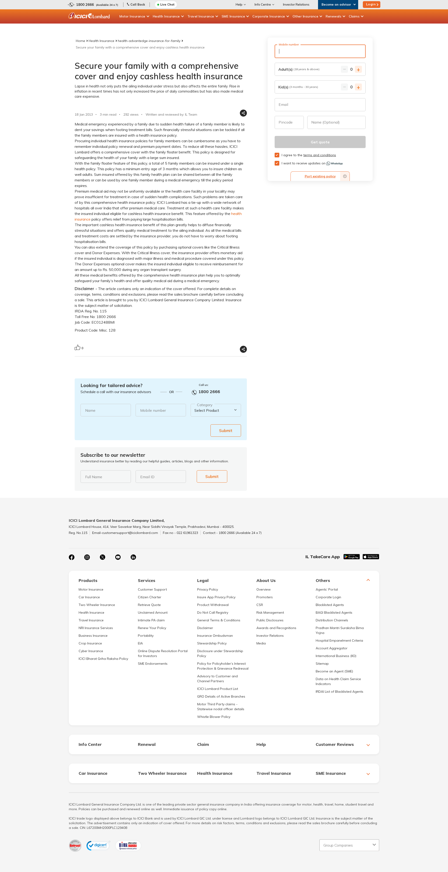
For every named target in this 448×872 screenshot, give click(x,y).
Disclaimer (205, 628)
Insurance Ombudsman (215, 635)
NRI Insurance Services (96, 628)
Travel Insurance (200, 16)
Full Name (93, 476)
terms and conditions (319, 155)
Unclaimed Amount (153, 612)
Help (239, 4)
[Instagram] (87, 557)
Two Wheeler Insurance (97, 605)
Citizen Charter (149, 597)
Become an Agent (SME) (334, 671)
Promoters (264, 597)
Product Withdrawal (213, 605)
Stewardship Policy (212, 643)
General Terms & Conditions (218, 620)
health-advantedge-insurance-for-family (149, 41)
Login (371, 4)
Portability (146, 635)
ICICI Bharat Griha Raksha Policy (103, 659)
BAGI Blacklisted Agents (334, 612)
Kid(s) (298, 87)
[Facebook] (71, 557)
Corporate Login (328, 597)
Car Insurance (89, 597)
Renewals (333, 16)
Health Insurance (166, 16)
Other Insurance (305, 16)
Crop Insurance (90, 643)
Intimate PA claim (151, 620)
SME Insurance (233, 16)
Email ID (147, 476)
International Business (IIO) (336, 656)
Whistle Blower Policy (213, 717)
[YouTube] (118, 557)
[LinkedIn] (133, 557)
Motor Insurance (132, 16)
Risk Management (270, 612)
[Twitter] (102, 557)
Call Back (137, 4)
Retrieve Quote (149, 605)
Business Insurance (93, 635)
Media (261, 643)
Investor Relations (296, 4)
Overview (263, 589)
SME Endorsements (153, 663)
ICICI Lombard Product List (217, 689)
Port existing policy (320, 176)
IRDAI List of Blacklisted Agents (339, 691)
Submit (225, 430)
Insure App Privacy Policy (216, 597)
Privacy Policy (207, 589)
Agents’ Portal (327, 589)
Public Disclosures (270, 620)
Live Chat (167, 4)
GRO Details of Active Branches (221, 696)
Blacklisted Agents (330, 605)
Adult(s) (298, 69)
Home (80, 41)
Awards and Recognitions (276, 628)
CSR (259, 605)
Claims (354, 16)
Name (90, 410)
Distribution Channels (332, 620)
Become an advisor (336, 4)
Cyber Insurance (91, 651)
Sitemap (322, 663)
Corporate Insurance (268, 16)
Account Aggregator (331, 648)
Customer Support (152, 589)
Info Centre (263, 4)
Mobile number (153, 410)
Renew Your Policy (152, 628)
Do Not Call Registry (212, 612)
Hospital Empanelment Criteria (339, 640)
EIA (140, 643)
